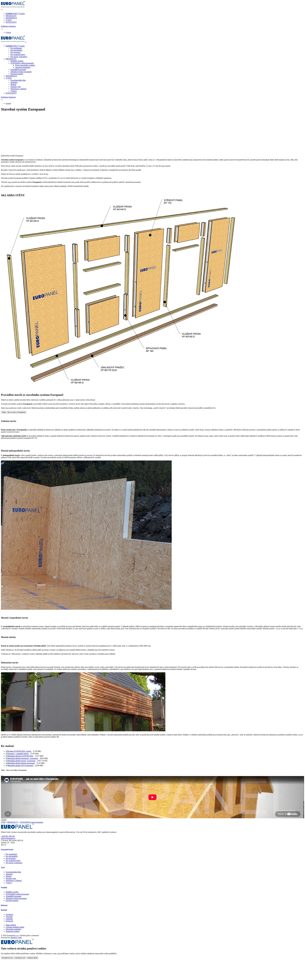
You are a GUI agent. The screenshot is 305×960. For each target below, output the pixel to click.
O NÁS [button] (9, 78)
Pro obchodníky (16, 50)
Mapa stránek (11, 925)
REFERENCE (11, 18)
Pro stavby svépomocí (18, 57)
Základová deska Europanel (20, 72)
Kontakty (4, 910)
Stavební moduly (16, 74)
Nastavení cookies (12, 931)
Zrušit (4, 820)
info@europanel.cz (8, 838)
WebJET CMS (16, 938)
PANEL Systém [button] (15, 46)
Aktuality (14, 82)
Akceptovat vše (7, 958)
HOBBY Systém (16, 61)
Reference (4, 905)
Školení (13, 85)
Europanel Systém (7, 849)
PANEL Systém (15, 14)
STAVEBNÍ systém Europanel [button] (22, 63)
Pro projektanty (16, 48)
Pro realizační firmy (17, 55)
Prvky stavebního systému (25, 65)
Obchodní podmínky (13, 929)
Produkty (4, 887)
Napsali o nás (15, 87)
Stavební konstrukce (22, 67)
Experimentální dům (18, 80)
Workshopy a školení (18, 89)
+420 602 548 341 (8, 836)
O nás (3, 867)
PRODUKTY (11, 16)
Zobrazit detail (32, 958)
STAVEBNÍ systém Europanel (31, 822)
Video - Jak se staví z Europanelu (13, 412)
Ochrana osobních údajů (15, 927)
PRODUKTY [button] (11, 59)
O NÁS (9, 20)
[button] (5, 26)
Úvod (3, 822)
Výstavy (13, 91)
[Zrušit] (2, 775)
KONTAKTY (11, 22)
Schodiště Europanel (18, 70)
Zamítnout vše (20, 958)
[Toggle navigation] (2, 9)
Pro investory (15, 52)
